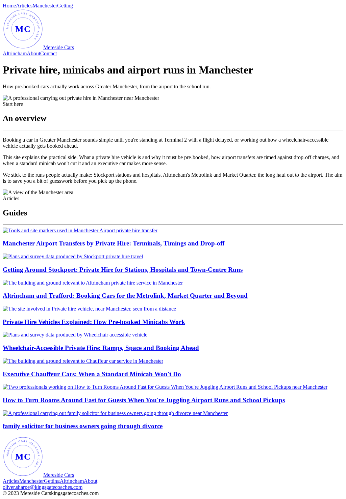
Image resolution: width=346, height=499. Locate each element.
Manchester (44, 5)
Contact (48, 53)
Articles (24, 5)
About (33, 53)
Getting (65, 5)
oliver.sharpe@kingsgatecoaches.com (42, 487)
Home (9, 5)
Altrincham (15, 53)
